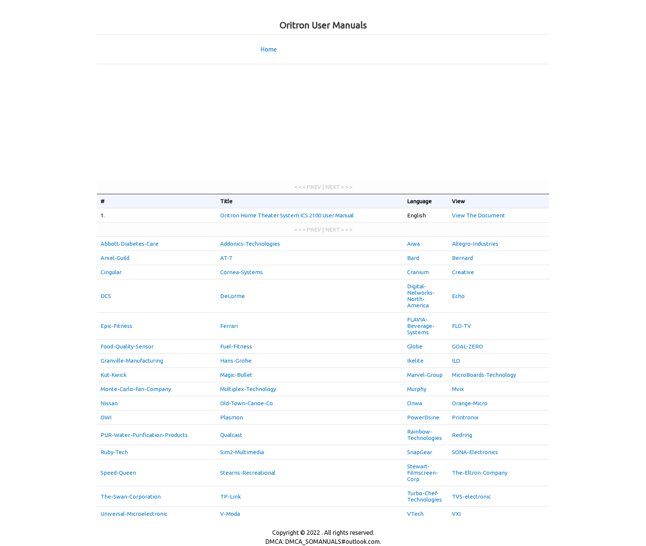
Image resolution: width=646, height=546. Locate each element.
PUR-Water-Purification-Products (144, 435)
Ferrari (229, 326)
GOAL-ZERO (467, 346)
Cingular (111, 272)
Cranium (418, 272)
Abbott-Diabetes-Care (130, 244)
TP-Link (230, 496)
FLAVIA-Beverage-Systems (420, 325)
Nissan (109, 403)
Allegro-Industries (475, 244)
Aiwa (413, 244)
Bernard (462, 258)
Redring (462, 435)
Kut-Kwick (113, 375)
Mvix (458, 389)
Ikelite (415, 360)
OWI (106, 417)
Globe (414, 346)
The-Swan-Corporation (131, 496)
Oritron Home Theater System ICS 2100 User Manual (287, 215)
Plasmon (231, 417)
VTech (415, 514)
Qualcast (231, 435)
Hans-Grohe (236, 360)
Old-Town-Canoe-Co (246, 403)
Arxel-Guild (115, 258)
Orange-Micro (469, 403)
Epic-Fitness (116, 326)
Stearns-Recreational (248, 472)
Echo (458, 296)
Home (269, 49)
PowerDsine (423, 417)
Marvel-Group (425, 375)
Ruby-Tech (114, 452)
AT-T (226, 258)
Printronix (465, 417)
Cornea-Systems (241, 272)
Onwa (414, 403)
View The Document (478, 215)
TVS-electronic (471, 496)
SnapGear (419, 452)
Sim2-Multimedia (242, 452)
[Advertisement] (323, 124)
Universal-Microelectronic (134, 514)
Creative (463, 272)
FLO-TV (461, 326)
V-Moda (230, 514)
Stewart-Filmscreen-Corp (422, 472)
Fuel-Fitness (236, 346)
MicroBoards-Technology (484, 375)
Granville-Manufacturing (132, 360)
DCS (106, 296)
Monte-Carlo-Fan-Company (136, 389)
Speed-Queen (118, 472)
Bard (413, 258)
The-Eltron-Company (479, 472)
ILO (456, 360)
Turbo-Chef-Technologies (424, 496)
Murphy (416, 389)
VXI (456, 514)
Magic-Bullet (236, 375)
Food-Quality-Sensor (127, 346)
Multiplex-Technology (248, 389)
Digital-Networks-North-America (421, 295)
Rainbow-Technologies (424, 434)
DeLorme (232, 296)
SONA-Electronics (475, 452)
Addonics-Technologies (250, 244)
